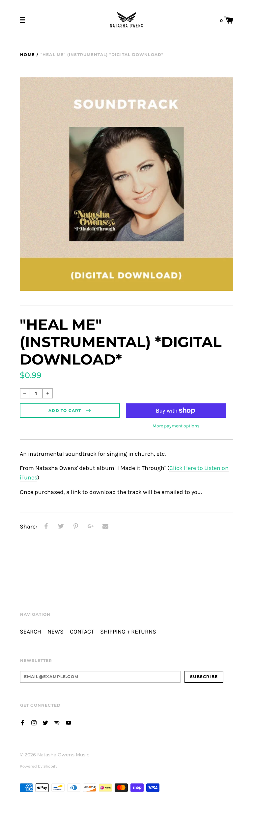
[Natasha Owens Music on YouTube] (68, 722)
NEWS (55, 631)
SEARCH (30, 631)
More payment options (176, 426)
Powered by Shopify (38, 766)
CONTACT (82, 631)
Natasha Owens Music (63, 755)
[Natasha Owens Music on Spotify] (57, 722)
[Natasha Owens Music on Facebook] (22, 722)
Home (27, 54)
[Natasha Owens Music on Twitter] (45, 722)
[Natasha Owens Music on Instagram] (34, 722)
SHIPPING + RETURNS (128, 631)
